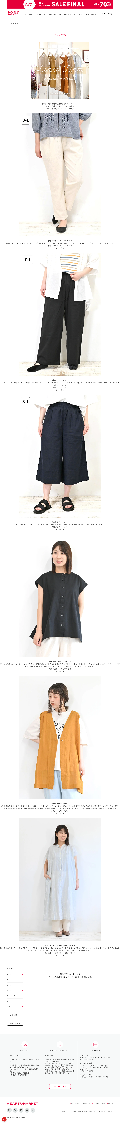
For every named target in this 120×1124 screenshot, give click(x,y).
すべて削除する (84, 977)
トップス (9, 974)
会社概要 (73, 1111)
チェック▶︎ (60, 248)
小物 (8, 1006)
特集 (87, 14)
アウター (9, 985)
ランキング (80, 14)
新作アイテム (41, 14)
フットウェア (11, 996)
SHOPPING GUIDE (60, 1086)
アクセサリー (11, 1001)
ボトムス (9, 990)
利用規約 (110, 1111)
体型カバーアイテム (69, 14)
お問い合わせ (65, 1111)
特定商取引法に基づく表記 (85, 1111)
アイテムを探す (29, 14)
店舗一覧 (93, 14)
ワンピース (10, 980)
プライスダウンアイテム (54, 14)
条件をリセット (15, 1023)
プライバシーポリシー (100, 1111)
